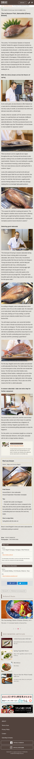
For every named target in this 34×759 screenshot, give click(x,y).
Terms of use (5, 725)
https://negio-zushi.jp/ (7, 554)
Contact (4, 733)
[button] (13, 628)
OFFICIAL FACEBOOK (18, 742)
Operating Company (7, 737)
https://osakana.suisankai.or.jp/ (9, 576)
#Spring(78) (5, 591)
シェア (13, 583)
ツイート (24, 583)
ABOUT (4, 721)
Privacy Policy (6, 729)
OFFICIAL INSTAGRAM (18, 747)
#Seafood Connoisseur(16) (18, 591)
